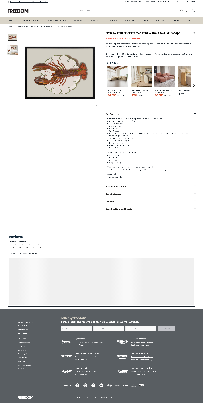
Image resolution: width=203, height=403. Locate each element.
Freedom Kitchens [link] (138, 339)
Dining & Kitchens (31, 21)
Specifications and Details (119, 209)
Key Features (112, 114)
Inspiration (181, 2)
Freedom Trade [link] (81, 368)
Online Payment (163, 2)
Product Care (23, 330)
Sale (190, 21)
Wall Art (160, 21)
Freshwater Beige (21, 27)
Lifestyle (176, 21)
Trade (173, 2)
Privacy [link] (109, 397)
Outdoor (113, 21)
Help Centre (22, 333)
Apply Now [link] (79, 374)
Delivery (110, 201)
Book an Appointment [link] (140, 345)
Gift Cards (191, 2)
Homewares (130, 21)
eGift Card (22, 361)
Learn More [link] (79, 360)
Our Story (21, 346)
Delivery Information (25, 322)
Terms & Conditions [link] (97, 397)
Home (10, 27)
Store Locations (24, 342)
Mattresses (95, 21)
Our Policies (22, 369)
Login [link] (127, 2)
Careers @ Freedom (25, 354)
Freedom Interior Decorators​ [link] (87, 353)
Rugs (146, 21)
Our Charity (22, 350)
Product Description (116, 186)
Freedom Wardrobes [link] (140, 353)
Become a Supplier (25, 365)
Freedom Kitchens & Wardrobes (142, 2)
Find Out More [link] (137, 374)
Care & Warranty (114, 194)
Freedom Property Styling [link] (141, 368)
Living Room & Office (56, 21)
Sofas (12, 21)
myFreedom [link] (80, 339)
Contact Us (22, 358)
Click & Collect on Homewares (29, 326)
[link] (181, 11)
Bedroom (78, 21)
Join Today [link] (79, 345)
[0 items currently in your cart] (194, 11)
